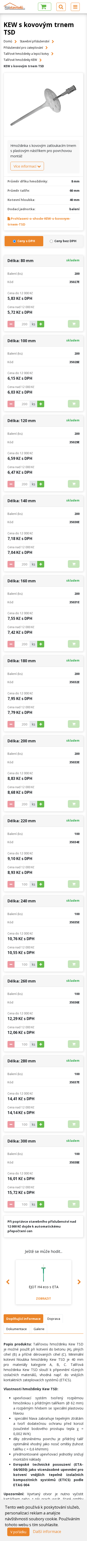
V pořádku (18, 1532)
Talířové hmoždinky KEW (20, 60)
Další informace (47, 1531)
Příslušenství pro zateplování (23, 48)
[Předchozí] (8, 1282)
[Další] (79, 1282)
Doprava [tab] (53, 1318)
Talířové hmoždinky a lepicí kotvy (26, 54)
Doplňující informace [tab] (23, 1318)
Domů (8, 41)
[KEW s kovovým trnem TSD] (43, 104)
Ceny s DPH (26, 241)
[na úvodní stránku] (14, 6)
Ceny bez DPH (65, 241)
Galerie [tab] (39, 1329)
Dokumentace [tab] (16, 1329)
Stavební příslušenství (34, 41)
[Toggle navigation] (75, 7)
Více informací (25, 166)
